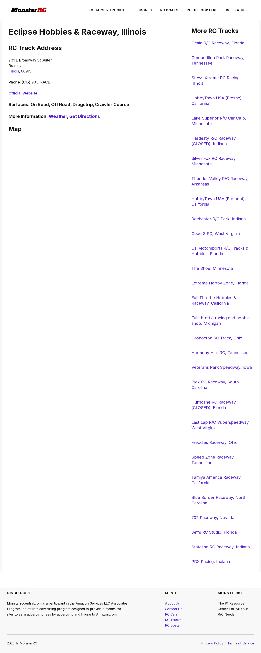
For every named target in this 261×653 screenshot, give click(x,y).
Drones (144, 10)
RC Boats (169, 10)
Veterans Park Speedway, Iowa (221, 367)
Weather (58, 116)
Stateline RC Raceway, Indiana (220, 546)
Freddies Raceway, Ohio (214, 442)
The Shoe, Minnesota (212, 268)
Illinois (14, 71)
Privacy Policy (212, 643)
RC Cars (171, 614)
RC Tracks (236, 10)
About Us (172, 603)
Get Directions (84, 116)
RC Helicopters (202, 10)
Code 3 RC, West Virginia (215, 233)
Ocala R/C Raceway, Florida (217, 43)
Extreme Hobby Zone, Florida (220, 283)
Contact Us (173, 609)
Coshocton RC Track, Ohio (216, 338)
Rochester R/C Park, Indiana (218, 218)
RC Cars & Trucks (106, 10)
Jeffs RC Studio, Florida (214, 532)
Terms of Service (240, 643)
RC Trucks (173, 620)
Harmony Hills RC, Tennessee (220, 352)
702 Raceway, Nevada (212, 517)
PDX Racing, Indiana (210, 561)
